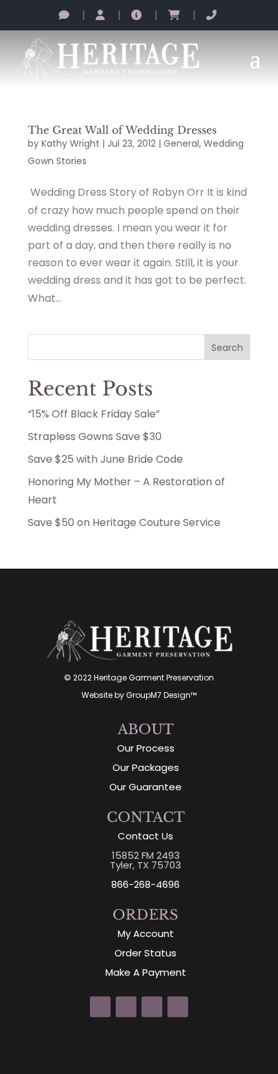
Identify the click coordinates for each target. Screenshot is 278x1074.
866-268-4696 (145, 884)
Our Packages (145, 767)
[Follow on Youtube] (177, 1006)
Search (227, 347)
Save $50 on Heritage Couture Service (124, 522)
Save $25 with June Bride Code (105, 459)
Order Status (145, 953)
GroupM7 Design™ (161, 695)
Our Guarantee (145, 787)
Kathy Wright (70, 143)
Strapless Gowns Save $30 (95, 436)
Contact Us (145, 836)
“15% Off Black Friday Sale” (94, 413)
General (181, 143)
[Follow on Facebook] (126, 1006)
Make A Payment (145, 972)
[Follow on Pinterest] (152, 1006)
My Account (146, 933)
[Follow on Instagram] (100, 1006)
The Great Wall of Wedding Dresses (122, 129)
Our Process (146, 748)
